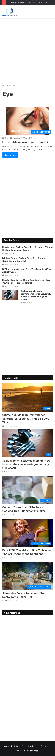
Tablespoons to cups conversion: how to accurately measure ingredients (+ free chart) (26, 464)
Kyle (6, 138)
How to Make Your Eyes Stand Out (26, 142)
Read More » (10, 155)
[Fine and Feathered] (9, 11)
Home (7, 85)
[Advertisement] (27, 48)
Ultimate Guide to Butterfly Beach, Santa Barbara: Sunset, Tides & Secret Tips (26, 418)
